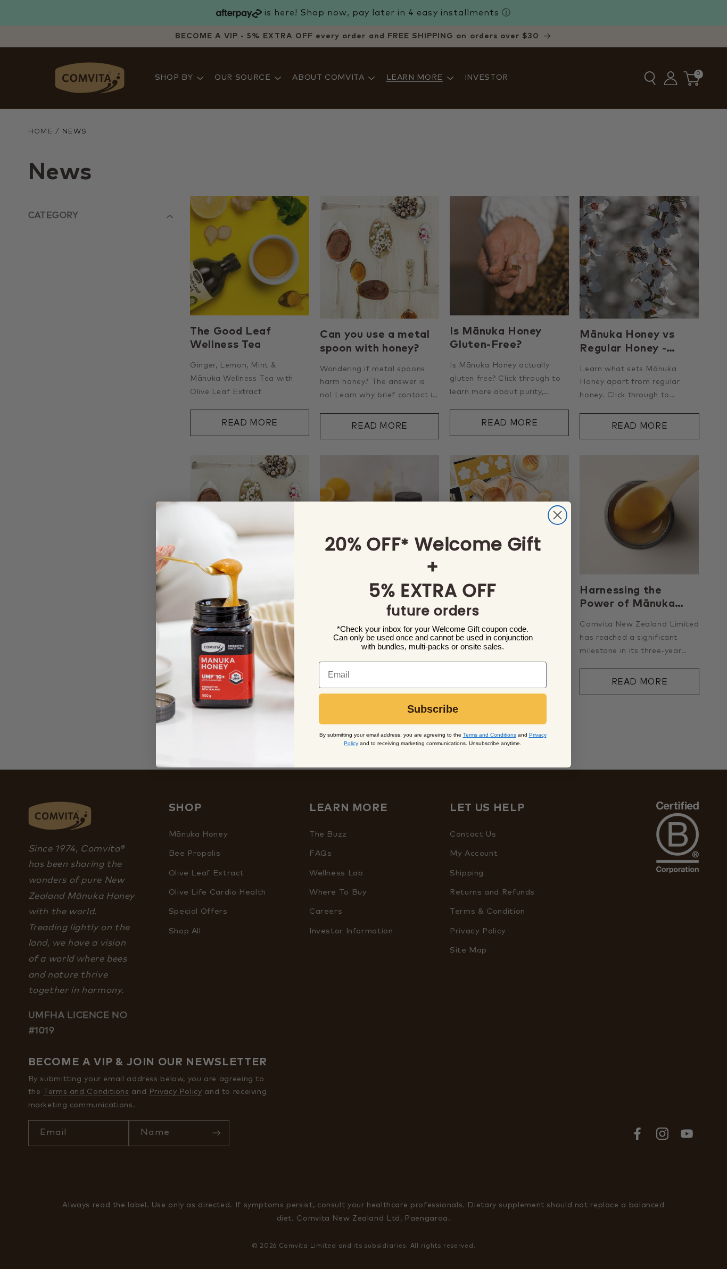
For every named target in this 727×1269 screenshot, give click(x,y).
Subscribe (432, 709)
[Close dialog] (557, 515)
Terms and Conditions (489, 735)
